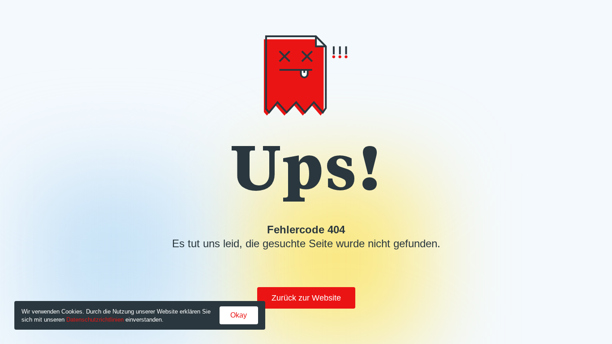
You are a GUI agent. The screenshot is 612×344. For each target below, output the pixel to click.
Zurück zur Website (306, 297)
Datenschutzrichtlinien (95, 319)
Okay (238, 315)
